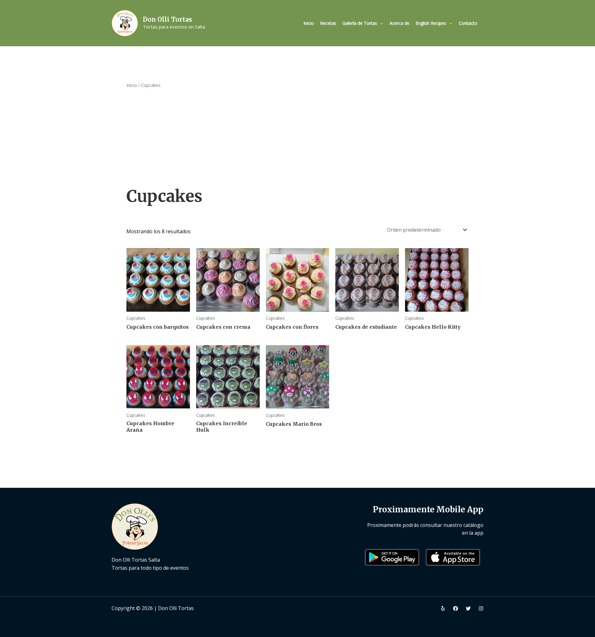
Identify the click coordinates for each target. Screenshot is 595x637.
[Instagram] (480, 608)
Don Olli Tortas (167, 19)
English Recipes (431, 23)
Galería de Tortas (359, 23)
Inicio (308, 23)
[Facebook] (455, 608)
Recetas (328, 23)
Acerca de (399, 23)
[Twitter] (468, 608)
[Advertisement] (297, 137)
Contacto (468, 23)
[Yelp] (442, 608)
